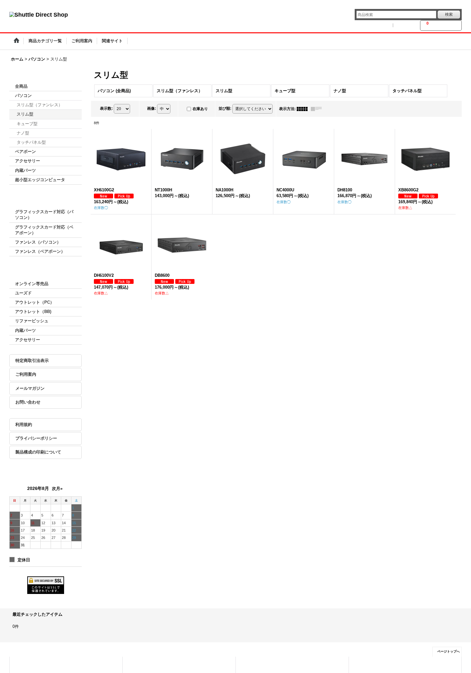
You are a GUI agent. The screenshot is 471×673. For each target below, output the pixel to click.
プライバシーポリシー (36, 438)
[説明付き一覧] (318, 109)
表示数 (106, 108)
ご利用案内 (25, 374)
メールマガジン (30, 388)
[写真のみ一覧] (304, 109)
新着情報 (251, 664)
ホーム (23, 664)
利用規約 (23, 424)
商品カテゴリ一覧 (145, 664)
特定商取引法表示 (32, 360)
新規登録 (407, 25)
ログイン (382, 25)
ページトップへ (448, 651)
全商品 (21, 86)
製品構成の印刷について (38, 452)
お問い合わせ (27, 402)
